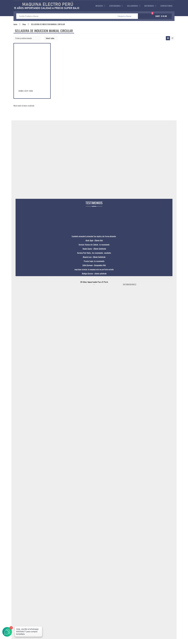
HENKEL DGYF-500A (25, 90)
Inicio (15, 24)
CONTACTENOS (166, 5)
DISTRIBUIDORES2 (129, 284)
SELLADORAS (132, 5)
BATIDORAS (149, 5)
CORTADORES (115, 5)
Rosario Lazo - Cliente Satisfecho (94, 256)
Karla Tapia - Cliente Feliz (94, 240)
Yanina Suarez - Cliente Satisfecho (94, 248)
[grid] (168, 38)
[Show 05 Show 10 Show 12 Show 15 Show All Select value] (50, 38)
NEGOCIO (99, 5)
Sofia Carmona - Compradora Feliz (94, 265)
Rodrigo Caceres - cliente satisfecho (94, 273)
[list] (172, 38)
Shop (24, 24)
